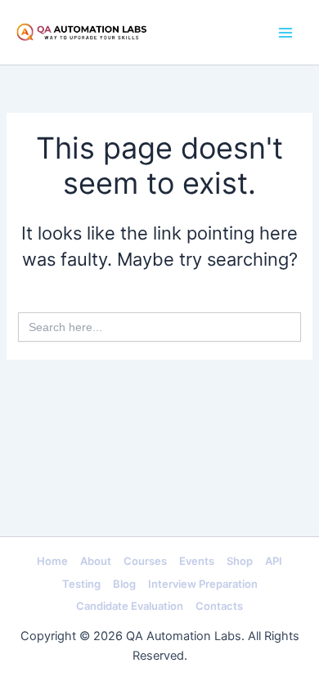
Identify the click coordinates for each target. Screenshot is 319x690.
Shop (240, 560)
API (273, 560)
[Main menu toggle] (285, 33)
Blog (124, 583)
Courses (145, 560)
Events (196, 560)
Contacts (219, 605)
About (95, 560)
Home (52, 560)
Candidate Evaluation (129, 605)
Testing (81, 583)
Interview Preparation (203, 583)
